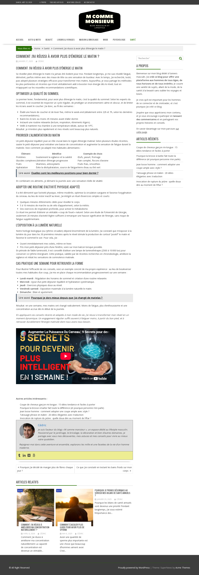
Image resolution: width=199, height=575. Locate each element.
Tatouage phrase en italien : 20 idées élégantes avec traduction (51, 414)
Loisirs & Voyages (65, 39)
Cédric (41, 61)
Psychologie (119, 39)
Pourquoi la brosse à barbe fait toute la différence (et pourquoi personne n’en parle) (62, 407)
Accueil (20, 39)
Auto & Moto (34, 39)
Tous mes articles (56, 2)
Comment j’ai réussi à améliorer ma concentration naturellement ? (35, 527)
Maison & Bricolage (88, 39)
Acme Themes (183, 567)
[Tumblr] (19, 455)
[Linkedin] (24, 455)
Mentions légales (74, 2)
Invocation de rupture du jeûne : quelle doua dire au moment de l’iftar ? (55, 418)
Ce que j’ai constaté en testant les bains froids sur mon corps (104, 469)
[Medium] (29, 455)
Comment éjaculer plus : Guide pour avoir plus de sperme (72, 527)
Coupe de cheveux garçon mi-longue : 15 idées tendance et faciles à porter (57, 404)
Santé (133, 39)
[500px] (33, 455)
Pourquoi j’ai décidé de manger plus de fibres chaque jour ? (45, 469)
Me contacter (89, 2)
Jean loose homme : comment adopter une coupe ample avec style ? (54, 411)
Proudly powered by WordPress (134, 567)
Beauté (49, 39)
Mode (105, 39)
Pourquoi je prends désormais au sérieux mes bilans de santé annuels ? (112, 492)
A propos (43, 2)
